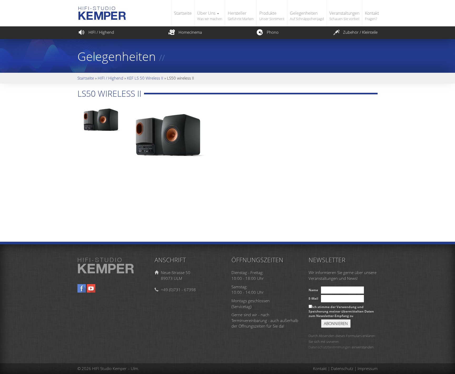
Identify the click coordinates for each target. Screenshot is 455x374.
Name (313, 290)
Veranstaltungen (344, 15)
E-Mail (313, 298)
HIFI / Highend (101, 32)
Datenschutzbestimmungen (330, 347)
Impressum (368, 368)
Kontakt (372, 15)
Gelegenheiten (307, 15)
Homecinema (190, 32)
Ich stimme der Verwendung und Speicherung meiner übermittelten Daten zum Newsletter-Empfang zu (341, 311)
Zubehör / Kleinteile (360, 32)
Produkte (271, 15)
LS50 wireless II (109, 93)
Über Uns (209, 15)
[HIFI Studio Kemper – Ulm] (113, 8)
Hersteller (241, 15)
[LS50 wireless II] (102, 118)
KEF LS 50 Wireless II (145, 78)
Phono (273, 32)
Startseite (183, 13)
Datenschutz (342, 368)
